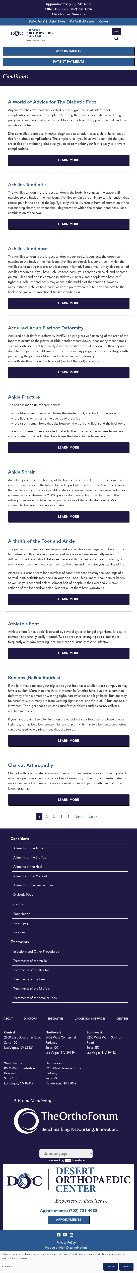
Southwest (94, 1032)
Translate (78, 1160)
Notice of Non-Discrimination (66, 1248)
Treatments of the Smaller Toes (35, 998)
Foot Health (21, 914)
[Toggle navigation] (116, 31)
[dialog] (68, 1262)
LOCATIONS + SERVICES (90, 1018)
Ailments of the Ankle (28, 848)
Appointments (68, 51)
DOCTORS (30, 1018)
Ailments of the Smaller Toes (33, 885)
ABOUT (8, 1018)
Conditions (20, 838)
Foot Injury (20, 923)
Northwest (53, 1032)
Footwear (20, 932)
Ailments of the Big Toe (29, 857)
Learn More (68, 160)
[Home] (32, 35)
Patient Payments (68, 62)
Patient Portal (36, 21)
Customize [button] (7, 1266)
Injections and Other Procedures (36, 951)
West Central (13, 1063)
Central (9, 1032)
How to (17, 904)
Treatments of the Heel (29, 979)
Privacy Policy (66, 1242)
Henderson (53, 1063)
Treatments (20, 942)
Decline (111, 1266)
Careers (103, 21)
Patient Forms (57, 21)
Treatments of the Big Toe (31, 970)
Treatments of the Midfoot (31, 989)
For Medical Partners (82, 21)
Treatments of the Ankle (30, 961)
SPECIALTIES (55, 1018)
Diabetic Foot (23, 894)
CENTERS (122, 1018)
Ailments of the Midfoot (30, 876)
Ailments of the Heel (27, 867)
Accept (126, 1266)
